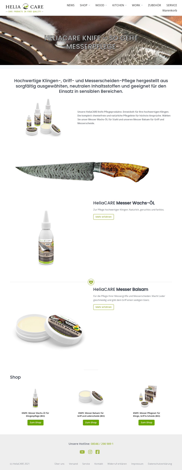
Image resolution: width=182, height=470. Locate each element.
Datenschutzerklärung (160, 463)
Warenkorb (169, 10)
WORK (136, 5)
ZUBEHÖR (154, 5)
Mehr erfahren (104, 216)
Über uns (59, 463)
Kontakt (98, 463)
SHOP (83, 5)
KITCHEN (118, 5)
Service (86, 463)
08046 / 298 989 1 (102, 444)
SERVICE (172, 5)
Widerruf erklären (117, 463)
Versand (73, 463)
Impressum (137, 463)
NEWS (71, 5)
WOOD (99, 5)
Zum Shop (35, 422)
